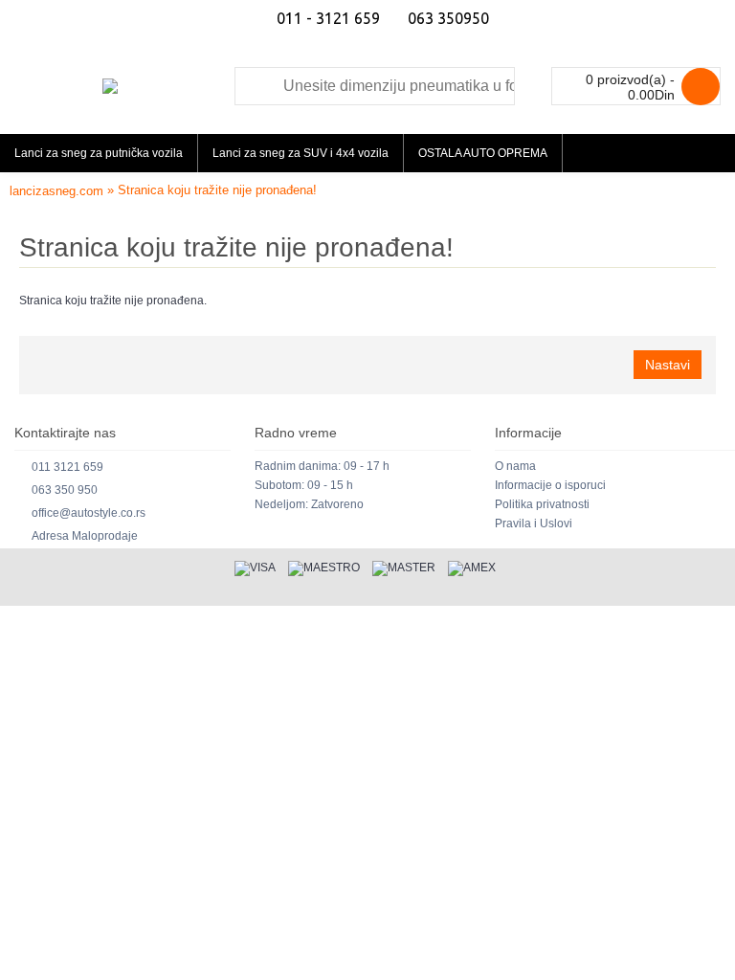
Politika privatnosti (542, 504)
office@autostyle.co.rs (88, 513)
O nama (515, 466)
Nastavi (667, 364)
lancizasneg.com (56, 191)
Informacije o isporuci (550, 485)
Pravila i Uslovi (533, 523)
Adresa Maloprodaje (85, 536)
